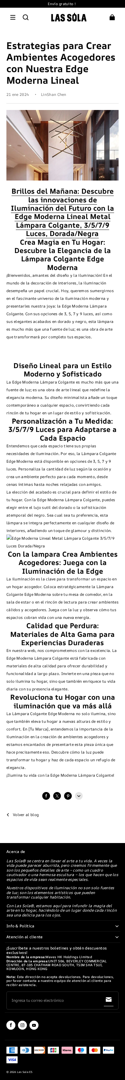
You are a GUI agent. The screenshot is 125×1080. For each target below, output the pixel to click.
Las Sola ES (25, 1072)
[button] (12, 17)
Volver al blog (26, 815)
